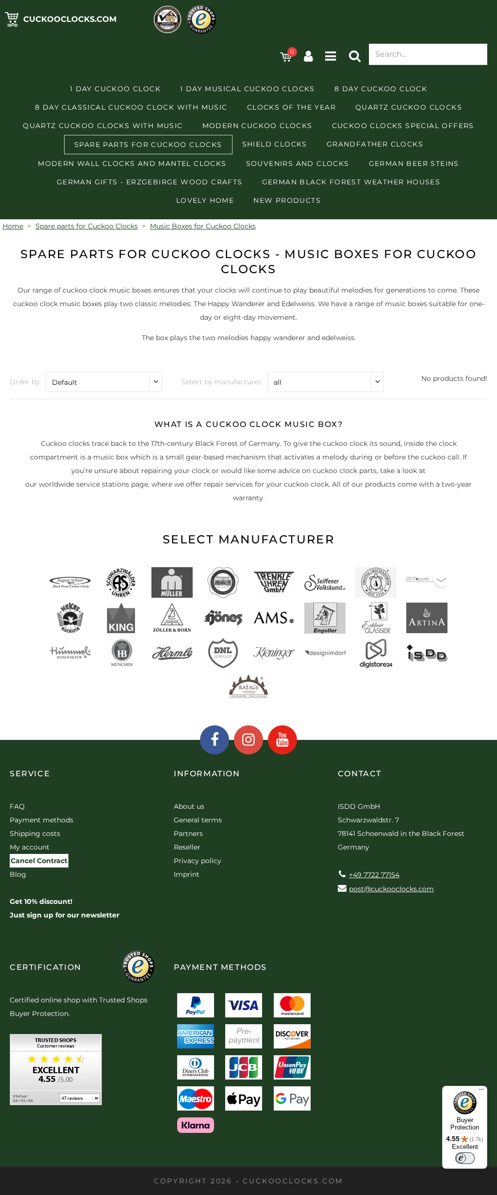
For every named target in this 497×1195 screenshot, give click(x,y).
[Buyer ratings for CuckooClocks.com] (56, 1073)
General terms (198, 820)
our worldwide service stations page (86, 484)
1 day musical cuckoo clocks (247, 88)
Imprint (186, 874)
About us (189, 806)
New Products (287, 200)
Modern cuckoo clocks (257, 125)
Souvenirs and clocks (297, 163)
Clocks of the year (291, 107)
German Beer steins (414, 163)
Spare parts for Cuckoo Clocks (148, 144)
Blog (18, 874)
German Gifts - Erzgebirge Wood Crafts (150, 182)
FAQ (17, 806)
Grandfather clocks (375, 144)
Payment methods (41, 820)
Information (207, 773)
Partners (188, 833)
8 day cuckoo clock (380, 88)
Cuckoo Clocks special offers (403, 125)
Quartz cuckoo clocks (408, 107)
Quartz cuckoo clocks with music (102, 125)
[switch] (465, 1158)
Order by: (25, 381)
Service (30, 773)
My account (30, 847)
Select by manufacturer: (222, 381)
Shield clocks (274, 144)
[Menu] (481, 1091)
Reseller (187, 847)
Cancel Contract (39, 860)
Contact (359, 773)
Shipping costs (35, 833)
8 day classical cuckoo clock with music (131, 107)
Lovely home (205, 200)
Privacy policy (197, 860)
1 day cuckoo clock (115, 88)
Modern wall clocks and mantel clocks (132, 163)
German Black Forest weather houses (351, 182)
